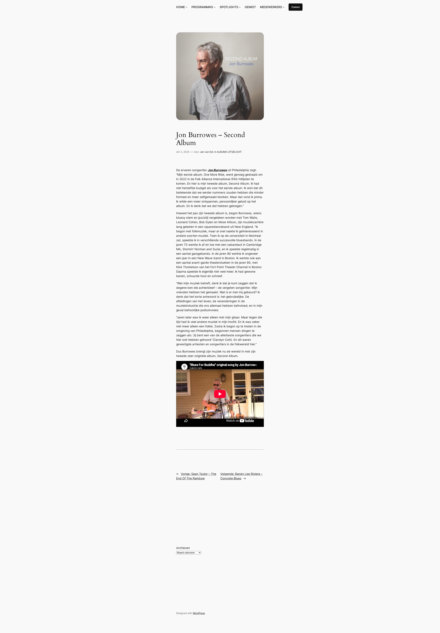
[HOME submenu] (186, 7)
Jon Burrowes (217, 170)
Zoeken (295, 7)
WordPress (199, 613)
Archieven (183, 548)
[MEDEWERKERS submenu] (283, 7)
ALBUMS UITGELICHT (229, 151)
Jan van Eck (207, 151)
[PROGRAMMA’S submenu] (214, 7)
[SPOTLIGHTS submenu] (240, 7)
